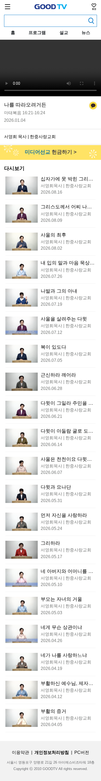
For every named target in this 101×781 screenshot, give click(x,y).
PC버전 (81, 752)
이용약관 (20, 752)
